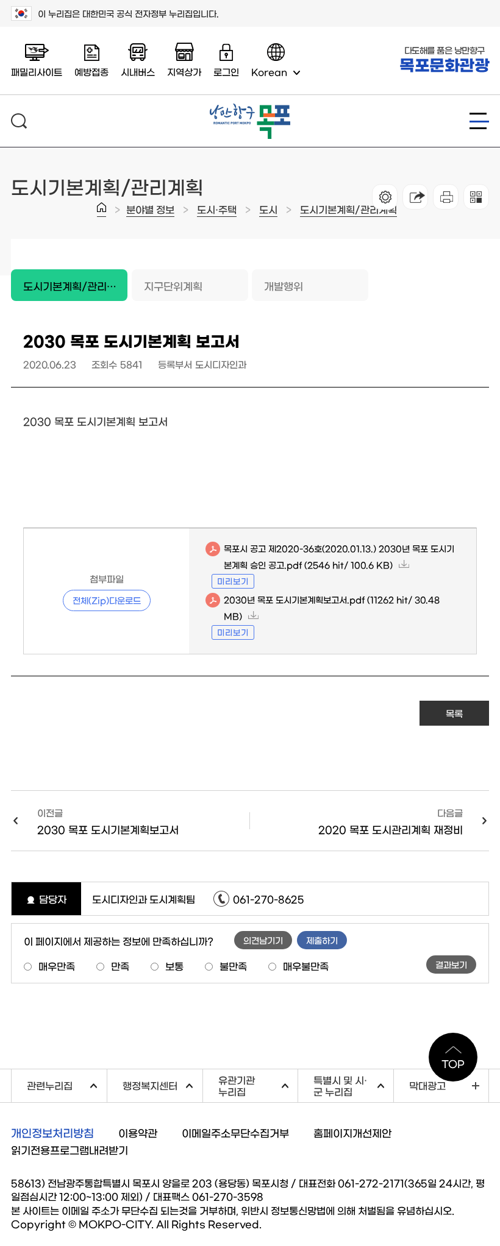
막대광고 (427, 1085)
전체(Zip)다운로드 (107, 600)
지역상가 (184, 71)
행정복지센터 (162, 1084)
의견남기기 (263, 940)
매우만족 (56, 966)
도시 (268, 209)
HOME (101, 209)
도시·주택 (217, 209)
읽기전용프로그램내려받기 (69, 1149)
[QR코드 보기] (476, 197)
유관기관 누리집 (258, 1085)
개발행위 (283, 285)
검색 (19, 121)
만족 (120, 966)
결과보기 (451, 964)
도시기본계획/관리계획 (348, 209)
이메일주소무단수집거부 (235, 1132)
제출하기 (322, 940)
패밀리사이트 (36, 71)
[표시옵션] (385, 197)
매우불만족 (306, 966)
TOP (453, 1063)
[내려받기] (446, 197)
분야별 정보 (150, 209)
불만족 (233, 966)
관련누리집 (67, 1084)
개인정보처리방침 (52, 1132)
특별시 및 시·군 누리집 (353, 1085)
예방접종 (91, 71)
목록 (454, 713)
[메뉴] (479, 121)
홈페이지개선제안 (352, 1132)
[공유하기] (415, 197)
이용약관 (137, 1132)
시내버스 (138, 71)
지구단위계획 (173, 285)
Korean (269, 71)
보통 (174, 966)
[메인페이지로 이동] (250, 108)
